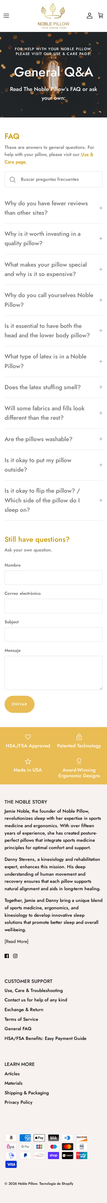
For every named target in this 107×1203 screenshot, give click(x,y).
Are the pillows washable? (38, 439)
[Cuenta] (88, 15)
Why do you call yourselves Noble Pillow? (49, 300)
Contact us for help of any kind (36, 1000)
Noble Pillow (27, 1183)
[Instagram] (15, 956)
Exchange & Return (24, 1009)
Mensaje (13, 651)
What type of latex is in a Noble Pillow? (45, 361)
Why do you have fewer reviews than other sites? (46, 208)
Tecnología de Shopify (56, 1183)
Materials (14, 1083)
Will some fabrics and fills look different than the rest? (44, 413)
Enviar (19, 704)
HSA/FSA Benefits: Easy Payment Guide (45, 1038)
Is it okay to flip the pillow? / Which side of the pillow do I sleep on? (42, 500)
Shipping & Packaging (27, 1093)
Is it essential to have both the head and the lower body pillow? (47, 331)
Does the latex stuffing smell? (43, 387)
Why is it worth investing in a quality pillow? (42, 239)
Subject (12, 622)
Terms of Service (21, 1019)
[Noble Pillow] (53, 16)
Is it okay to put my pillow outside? (38, 465)
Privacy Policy (19, 1102)
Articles (12, 1073)
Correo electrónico (23, 594)
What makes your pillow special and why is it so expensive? (46, 269)
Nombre (13, 565)
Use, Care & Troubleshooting (34, 990)
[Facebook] (7, 956)
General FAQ (18, 1028)
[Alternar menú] (6, 15)
